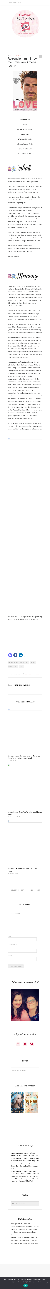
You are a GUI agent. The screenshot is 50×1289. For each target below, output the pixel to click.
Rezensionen (15, 55)
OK (26, 1285)
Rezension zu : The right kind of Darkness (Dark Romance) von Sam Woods (24, 757)
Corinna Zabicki (32, 674)
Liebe (21, 666)
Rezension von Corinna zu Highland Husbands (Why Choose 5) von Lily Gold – (25, 1154)
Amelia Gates (13, 662)
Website (10, 956)
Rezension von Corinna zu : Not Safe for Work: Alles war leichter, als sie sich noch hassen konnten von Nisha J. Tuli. (24, 1179)
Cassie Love (24, 662)
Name (10, 936)
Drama (33, 662)
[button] (10, 655)
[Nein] (47, 1283)
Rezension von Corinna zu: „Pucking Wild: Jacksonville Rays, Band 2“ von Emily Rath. (25, 1159)
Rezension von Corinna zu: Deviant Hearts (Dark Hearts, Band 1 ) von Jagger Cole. (24, 1166)
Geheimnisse (12, 666)
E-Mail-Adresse (12, 945)
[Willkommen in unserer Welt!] (25, 1020)
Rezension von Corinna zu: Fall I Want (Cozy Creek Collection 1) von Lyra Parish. (25, 1172)
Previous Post (17, 890)
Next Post (35, 890)
